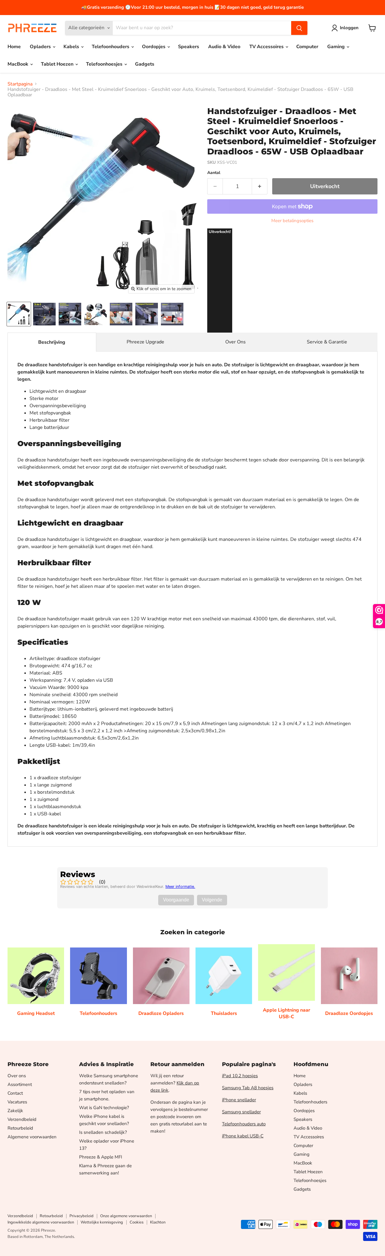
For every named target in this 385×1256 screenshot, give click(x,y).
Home (14, 46)
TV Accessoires (267, 46)
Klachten (157, 1222)
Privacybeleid (81, 1216)
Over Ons (235, 342)
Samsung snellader (241, 1112)
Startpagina (20, 84)
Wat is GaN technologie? (104, 1108)
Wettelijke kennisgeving (102, 1222)
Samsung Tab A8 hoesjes (247, 1088)
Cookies (136, 1222)
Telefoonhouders (111, 46)
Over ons (17, 1076)
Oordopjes (154, 46)
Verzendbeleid (22, 1119)
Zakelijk (15, 1111)
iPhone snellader (239, 1100)
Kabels (71, 46)
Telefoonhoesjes (105, 64)
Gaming (336, 46)
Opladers (41, 46)
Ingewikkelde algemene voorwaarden (41, 1222)
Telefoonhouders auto (244, 1124)
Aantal (213, 172)
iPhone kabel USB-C (242, 1136)
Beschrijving (51, 342)
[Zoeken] (299, 28)
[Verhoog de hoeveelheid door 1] (259, 186)
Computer (307, 46)
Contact (15, 1093)
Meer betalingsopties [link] (292, 220)
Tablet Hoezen (58, 64)
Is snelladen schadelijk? (103, 1132)
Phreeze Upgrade (145, 342)
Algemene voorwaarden (32, 1137)
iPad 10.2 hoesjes (240, 1076)
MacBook (18, 64)
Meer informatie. (180, 886)
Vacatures (17, 1102)
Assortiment (20, 1084)
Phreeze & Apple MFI (100, 1157)
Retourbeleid (20, 1128)
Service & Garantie (327, 342)
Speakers (188, 46)
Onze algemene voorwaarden (126, 1216)
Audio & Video (224, 46)
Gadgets (144, 64)
